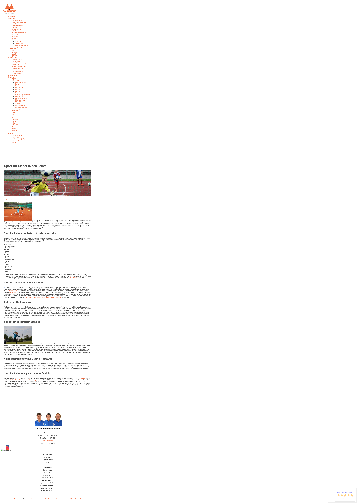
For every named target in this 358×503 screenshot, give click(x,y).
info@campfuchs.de (48, 440)
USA (13, 132)
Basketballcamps (17, 20)
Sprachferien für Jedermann (32, 297)
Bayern (17, 84)
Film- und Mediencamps (19, 66)
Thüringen (18, 109)
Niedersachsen (19, 96)
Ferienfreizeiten (72, 278)
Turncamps (15, 38)
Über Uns (10, 134)
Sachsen (17, 103)
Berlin (17, 86)
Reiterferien (15, 31)
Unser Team (15, 137)
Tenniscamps (15, 34)
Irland (13, 116)
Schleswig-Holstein (21, 107)
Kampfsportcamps (17, 26)
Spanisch (14, 56)
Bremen (17, 89)
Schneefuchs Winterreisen (48, 499)
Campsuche (11, 17)
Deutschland (15, 80)
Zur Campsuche (8, 200)
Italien (13, 114)
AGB (14, 499)
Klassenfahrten (12, 75)
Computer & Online (17, 68)
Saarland (18, 102)
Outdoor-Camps (14, 380)
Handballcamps (16, 27)
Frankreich (15, 111)
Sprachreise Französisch (47, 485)
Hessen (17, 93)
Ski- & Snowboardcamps (19, 33)
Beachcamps (15, 65)
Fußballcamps (16, 24)
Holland (14, 112)
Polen (13, 123)
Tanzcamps (15, 36)
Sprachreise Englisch (47, 483)
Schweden (15, 125)
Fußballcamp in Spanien (12, 291)
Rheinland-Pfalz (20, 100)
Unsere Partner (78, 499)
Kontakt (14, 142)
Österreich (15, 121)
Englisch (14, 52)
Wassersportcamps (17, 40)
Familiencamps (16, 73)
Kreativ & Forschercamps (19, 63)
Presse (38, 499)
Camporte (11, 77)
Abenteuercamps (17, 59)
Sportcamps (11, 18)
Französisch (15, 54)
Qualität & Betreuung (18, 135)
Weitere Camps (12, 57)
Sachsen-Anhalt (20, 105)
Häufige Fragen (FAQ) (18, 139)
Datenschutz (20, 499)
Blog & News (15, 141)
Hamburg (18, 91)
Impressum (27, 499)
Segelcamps (19, 43)
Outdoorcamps (16, 61)
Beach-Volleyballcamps (19, 22)
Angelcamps (19, 47)
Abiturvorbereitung (17, 72)
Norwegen (15, 119)
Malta (13, 118)
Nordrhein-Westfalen (21, 98)
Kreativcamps (33, 380)
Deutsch (14, 50)
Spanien (14, 128)
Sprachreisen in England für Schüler (51, 297)
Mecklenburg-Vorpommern (23, 95)
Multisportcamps (17, 29)
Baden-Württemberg (21, 82)
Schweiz (14, 126)
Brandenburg (19, 88)
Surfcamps (18, 41)
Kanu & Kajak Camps (21, 45)
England (14, 79)
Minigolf (71, 499)
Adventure (67, 499)
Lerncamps (15, 70)
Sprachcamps (12, 49)
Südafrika (14, 130)
